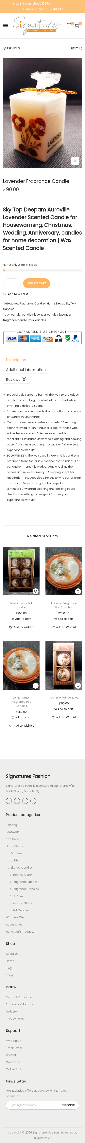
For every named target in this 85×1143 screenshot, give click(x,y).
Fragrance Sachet (25, 882)
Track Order (14, 1048)
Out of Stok (14, 1069)
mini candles (37, 320)
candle (16, 315)
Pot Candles (21, 910)
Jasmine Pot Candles (63, 698)
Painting (11, 825)
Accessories (14, 925)
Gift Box (18, 896)
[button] (15, 294)
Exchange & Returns (20, 1004)
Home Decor (55, 303)
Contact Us (14, 1062)
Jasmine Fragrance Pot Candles (63, 605)
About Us (12, 954)
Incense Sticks (22, 903)
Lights (15, 860)
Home (10, 961)
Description (16, 359)
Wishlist (11, 1055)
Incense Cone (22, 875)
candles (27, 315)
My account (14, 1041)
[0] (69, 25)
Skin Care (12, 839)
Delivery (11, 1011)
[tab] (42, 360)
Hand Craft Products (20, 932)
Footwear (12, 832)
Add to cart (36, 283)
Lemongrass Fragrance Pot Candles (21, 702)
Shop (9, 975)
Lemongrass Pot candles (21, 605)
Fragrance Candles (33, 303)
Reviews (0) (16, 379)
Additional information (26, 369)
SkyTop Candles (22, 868)
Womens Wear (16, 917)
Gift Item (17, 853)
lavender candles (46, 315)
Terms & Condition (19, 997)
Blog (9, 968)
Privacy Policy (15, 1019)
